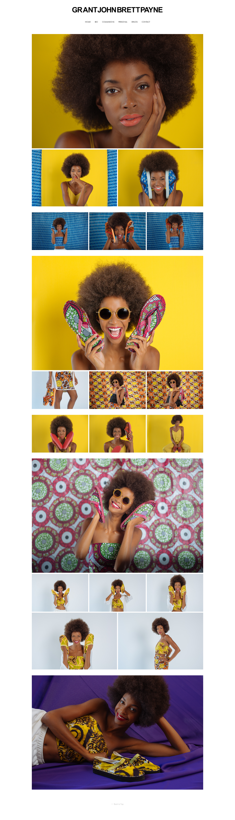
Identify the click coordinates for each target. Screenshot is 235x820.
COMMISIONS (108, 22)
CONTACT (146, 22)
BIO (96, 22)
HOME (88, 22)
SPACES (134, 22)
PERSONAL (122, 22)
